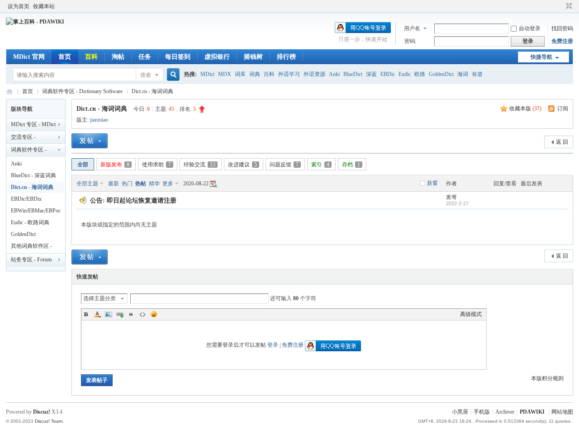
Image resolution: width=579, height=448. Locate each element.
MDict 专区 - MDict (33, 124)
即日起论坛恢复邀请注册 (141, 200)
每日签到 (177, 56)
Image (108, 314)
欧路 (419, 74)
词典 (254, 74)
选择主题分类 (99, 298)
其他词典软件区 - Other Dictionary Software (31, 247)
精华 (154, 183)
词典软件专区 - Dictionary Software (82, 91)
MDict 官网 (29, 56)
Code (142, 314)
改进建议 (242, 164)
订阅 (562, 108)
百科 (91, 56)
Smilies (153, 314)
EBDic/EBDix (26, 199)
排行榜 (286, 56)
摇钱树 (253, 56)
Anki (334, 74)
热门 (127, 183)
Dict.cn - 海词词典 (152, 91)
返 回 (562, 142)
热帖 (140, 183)
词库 (240, 74)
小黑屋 (460, 412)
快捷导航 (541, 57)
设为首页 (18, 6)
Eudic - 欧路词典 (30, 222)
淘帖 (118, 56)
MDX (224, 74)
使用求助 (156, 164)
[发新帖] (89, 140)
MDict (207, 74)
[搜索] (171, 75)
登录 (272, 345)
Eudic (405, 74)
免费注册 (562, 41)
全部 (82, 164)
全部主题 (87, 183)
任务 (144, 56)
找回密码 (562, 28)
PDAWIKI (532, 412)
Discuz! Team (48, 421)
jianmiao (99, 120)
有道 (477, 74)
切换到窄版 (568, 6)
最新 (113, 183)
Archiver (504, 412)
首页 (64, 56)
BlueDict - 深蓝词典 (33, 175)
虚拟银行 (217, 56)
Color (97, 314)
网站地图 (562, 412)
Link (119, 314)
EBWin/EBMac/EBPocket (36, 212)
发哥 (451, 197)
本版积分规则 (547, 378)
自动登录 (530, 28)
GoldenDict (441, 74)
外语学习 (289, 74)
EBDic (387, 74)
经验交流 (199, 164)
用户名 (412, 28)
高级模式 (471, 314)
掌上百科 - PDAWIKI (9, 91)
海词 (462, 74)
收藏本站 (44, 6)
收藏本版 (525, 108)
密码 (409, 41)
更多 (167, 183)
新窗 (432, 183)
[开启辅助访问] (560, 6)
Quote (131, 314)
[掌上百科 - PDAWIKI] (35, 22)
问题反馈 (284, 164)
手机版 (482, 412)
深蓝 (371, 74)
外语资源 (314, 74)
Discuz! (41, 412)
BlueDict (352, 74)
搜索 (145, 75)
